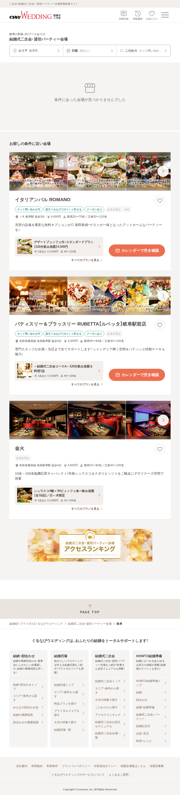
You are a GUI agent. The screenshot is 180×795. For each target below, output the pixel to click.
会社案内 (21, 766)
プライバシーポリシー (76, 766)
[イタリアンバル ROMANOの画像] (90, 171)
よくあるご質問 (118, 774)
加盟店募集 (157, 766)
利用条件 (52, 766)
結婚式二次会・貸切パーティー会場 (90, 623)
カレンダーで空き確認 (140, 250)
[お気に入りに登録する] (160, 200)
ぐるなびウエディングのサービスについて (78, 774)
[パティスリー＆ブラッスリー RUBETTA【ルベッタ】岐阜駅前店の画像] (90, 295)
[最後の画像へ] (163, 171)
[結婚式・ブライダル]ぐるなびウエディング (36, 623)
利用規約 (37, 766)
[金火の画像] (90, 420)
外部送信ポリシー (105, 766)
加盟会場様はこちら (133, 766)
